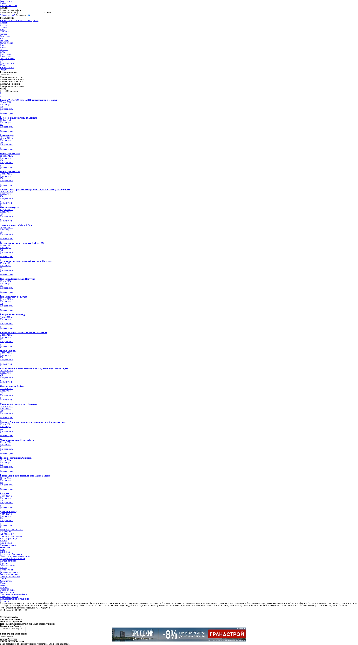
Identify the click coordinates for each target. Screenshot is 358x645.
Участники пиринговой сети (14, 594)
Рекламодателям (8, 592)
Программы (5, 54)
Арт (2, 38)
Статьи (3, 25)
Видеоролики (6, 56)
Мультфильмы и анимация (12, 558)
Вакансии (4, 601)
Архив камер (6, 543)
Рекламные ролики (9, 574)
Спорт (3, 578)
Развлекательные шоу (10, 572)
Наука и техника (8, 561)
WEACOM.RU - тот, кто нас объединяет (19, 20)
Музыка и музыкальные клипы (15, 556)
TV (1, 61)
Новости (4, 23)
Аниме (3, 540)
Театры (3, 34)
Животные (5, 547)
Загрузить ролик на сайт (11, 529)
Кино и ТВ (5, 552)
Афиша (3, 27)
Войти (3, 3)
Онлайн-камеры (7, 58)
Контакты (4, 587)
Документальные (8, 545)
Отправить (12, 639)
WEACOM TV (7, 67)
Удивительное (6, 581)
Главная (4, 585)
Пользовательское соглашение (14, 599)
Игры (2, 52)
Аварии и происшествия (11, 536)
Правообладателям (9, 596)
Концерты (5, 36)
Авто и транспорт (8, 538)
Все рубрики (6, 531)
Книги (3, 47)
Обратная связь (7, 590)
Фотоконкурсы (7, 63)
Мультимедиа (6, 43)
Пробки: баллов (8, 5)
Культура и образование (11, 554)
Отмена (3, 639)
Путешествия (6, 570)
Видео (3, 45)
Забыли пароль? (7, 15)
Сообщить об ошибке (9, 617)
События (4, 31)
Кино (2, 29)
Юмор (3, 583)
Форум (3, 70)
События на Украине (10, 576)
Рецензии (4, 40)
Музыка (4, 49)
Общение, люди (7, 565)
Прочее (3, 567)
